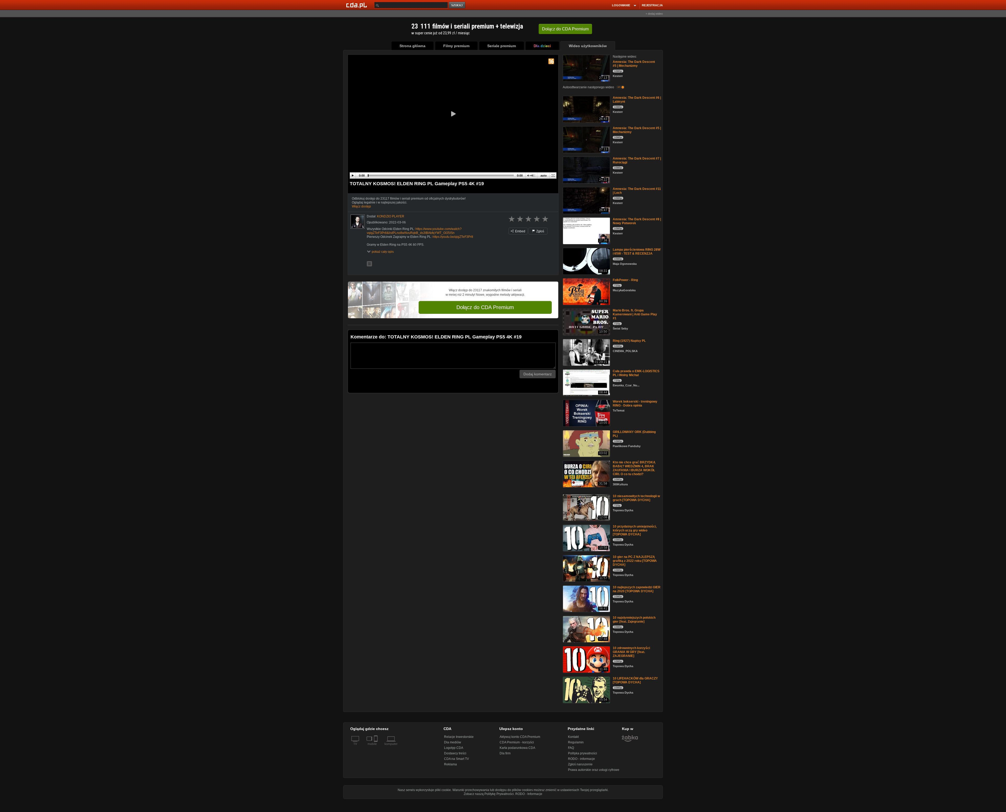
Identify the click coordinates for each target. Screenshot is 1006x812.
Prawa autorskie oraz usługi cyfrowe (593, 770)
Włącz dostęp (361, 206)
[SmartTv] (376, 747)
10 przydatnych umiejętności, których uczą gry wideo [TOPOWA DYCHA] (635, 530)
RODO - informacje (581, 759)
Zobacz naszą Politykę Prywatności (489, 794)
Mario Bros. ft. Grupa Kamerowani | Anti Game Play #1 (635, 314)
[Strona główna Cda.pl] (357, 5)
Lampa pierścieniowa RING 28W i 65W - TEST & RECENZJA (636, 251)
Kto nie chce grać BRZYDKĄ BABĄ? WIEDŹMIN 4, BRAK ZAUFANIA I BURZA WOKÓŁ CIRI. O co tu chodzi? (634, 468)
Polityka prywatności (582, 753)
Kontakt (573, 737)
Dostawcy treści (455, 753)
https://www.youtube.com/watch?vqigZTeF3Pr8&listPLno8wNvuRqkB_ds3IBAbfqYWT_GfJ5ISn (414, 231)
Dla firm (505, 753)
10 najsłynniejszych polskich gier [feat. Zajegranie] (634, 619)
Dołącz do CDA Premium (485, 307)
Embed (519, 231)
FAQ (571, 748)
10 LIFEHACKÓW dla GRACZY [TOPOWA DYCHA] (635, 680)
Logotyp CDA (453, 748)
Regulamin (576, 742)
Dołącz (565, 29)
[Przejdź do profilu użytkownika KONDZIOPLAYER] (358, 222)
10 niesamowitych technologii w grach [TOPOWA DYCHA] (636, 498)
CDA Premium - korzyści (517, 742)
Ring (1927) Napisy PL (629, 341)
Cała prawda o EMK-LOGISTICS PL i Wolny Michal (636, 373)
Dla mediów (452, 742)
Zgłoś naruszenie (580, 764)
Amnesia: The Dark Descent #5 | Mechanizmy (634, 64)
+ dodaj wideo (654, 13)
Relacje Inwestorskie (459, 737)
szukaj (457, 5)
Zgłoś (539, 231)
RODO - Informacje (528, 794)
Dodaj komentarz (537, 374)
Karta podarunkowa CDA (517, 748)
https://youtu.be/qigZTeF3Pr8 (453, 237)
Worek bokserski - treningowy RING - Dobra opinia (635, 403)
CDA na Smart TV (456, 759)
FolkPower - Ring (625, 280)
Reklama (450, 764)
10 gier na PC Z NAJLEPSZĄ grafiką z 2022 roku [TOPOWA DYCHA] (635, 561)
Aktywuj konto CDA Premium (520, 737)
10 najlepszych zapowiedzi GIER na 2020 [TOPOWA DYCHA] (636, 589)
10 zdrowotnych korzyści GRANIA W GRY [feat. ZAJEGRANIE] (631, 652)
